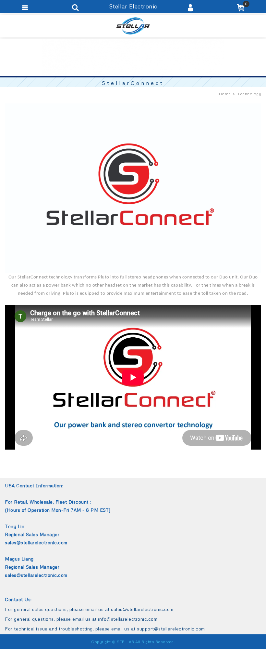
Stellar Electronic (133, 26)
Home (225, 93)
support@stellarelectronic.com (171, 628)
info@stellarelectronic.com (127, 619)
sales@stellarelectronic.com (142, 609)
